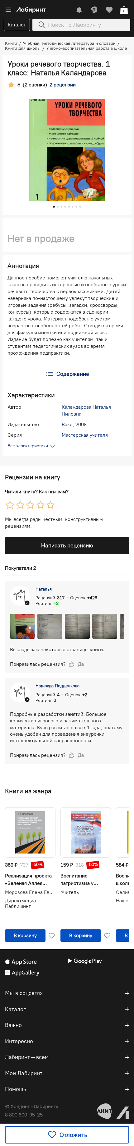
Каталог (17, 25)
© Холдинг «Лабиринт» (31, 1106)
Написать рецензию (67, 545)
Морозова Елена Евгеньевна (30, 892)
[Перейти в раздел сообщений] (79, 10)
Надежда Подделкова (57, 685)
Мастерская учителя (85, 435)
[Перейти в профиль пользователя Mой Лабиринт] (94, 10)
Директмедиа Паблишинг (20, 903)
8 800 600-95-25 (24, 1115)
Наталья (44, 589)
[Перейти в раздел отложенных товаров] (109, 10)
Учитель (69, 892)
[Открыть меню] (8, 10)
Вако (67, 424)
